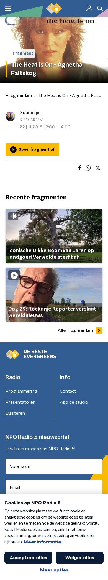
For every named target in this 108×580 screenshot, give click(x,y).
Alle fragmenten (75, 330)
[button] (8, 8)
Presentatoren (20, 402)
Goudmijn (29, 112)
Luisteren (15, 413)
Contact (68, 391)
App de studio (74, 402)
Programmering (21, 391)
